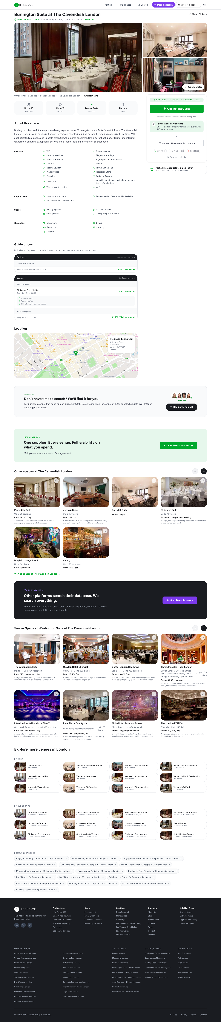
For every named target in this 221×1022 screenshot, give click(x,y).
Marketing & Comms (93, 923)
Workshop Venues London (73, 996)
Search (144, 4)
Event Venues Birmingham (155, 972)
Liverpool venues (119, 977)
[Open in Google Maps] (76, 355)
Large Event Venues (70, 992)
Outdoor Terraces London (24, 1001)
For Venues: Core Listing (126, 927)
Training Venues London (24, 977)
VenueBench (153, 919)
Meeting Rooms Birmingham (156, 977)
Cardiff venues (118, 982)
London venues (118, 953)
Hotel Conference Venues (73, 953)
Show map (90, 19)
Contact (151, 931)
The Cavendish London (28, 19)
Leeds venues (117, 972)
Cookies (203, 1015)
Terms (193, 1015)
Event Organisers (91, 916)
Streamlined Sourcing (62, 916)
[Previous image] (18, 492)
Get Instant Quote (178, 108)
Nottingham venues (120, 987)
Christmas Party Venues (72, 958)
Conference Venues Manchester (157, 953)
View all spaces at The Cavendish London (36, 573)
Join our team (186, 912)
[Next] (204, 471)
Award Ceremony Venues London (76, 987)
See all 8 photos (194, 87)
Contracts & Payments (62, 919)
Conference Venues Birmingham (157, 968)
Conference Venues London (25, 953)
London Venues (47, 96)
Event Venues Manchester (155, 958)
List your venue (122, 931)
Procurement (90, 912)
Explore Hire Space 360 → (178, 445)
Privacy (184, 1015)
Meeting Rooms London (72, 972)
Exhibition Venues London (24, 992)
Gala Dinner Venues (22, 987)
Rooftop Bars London (71, 968)
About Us (152, 912)
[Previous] (195, 471)
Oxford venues (118, 992)
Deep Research (165, 4)
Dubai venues (183, 963)
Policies (151, 934)
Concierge (120, 919)
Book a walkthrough (61, 931)
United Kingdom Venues (25, 96)
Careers (151, 923)
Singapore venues (185, 972)
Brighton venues (134, 977)
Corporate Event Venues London (76, 982)
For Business (124, 4)
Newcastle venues (133, 982)
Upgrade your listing (188, 919)
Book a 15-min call (183, 406)
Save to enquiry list (178, 157)
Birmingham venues (120, 963)
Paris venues (183, 958)
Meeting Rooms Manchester (156, 963)
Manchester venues (120, 958)
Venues (108, 4)
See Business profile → (126, 257)
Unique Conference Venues (25, 958)
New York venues (184, 953)
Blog (150, 916)
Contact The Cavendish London (178, 143)
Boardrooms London (71, 977)
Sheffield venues (133, 992)
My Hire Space (188, 4)
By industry (57, 927)
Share (194, 14)
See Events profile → (127, 278)
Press (150, 927)
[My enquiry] (204, 4)
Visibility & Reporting (61, 923)
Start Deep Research (181, 600)
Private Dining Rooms (22, 968)
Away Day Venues (21, 972)
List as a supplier (123, 934)
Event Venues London (23, 982)
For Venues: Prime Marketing (128, 923)
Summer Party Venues (23, 963)
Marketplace (121, 916)
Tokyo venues (183, 968)
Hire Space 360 (59, 912)
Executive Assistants (93, 919)
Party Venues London (71, 963)
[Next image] (57, 492)
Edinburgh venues (119, 968)
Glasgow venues (132, 972)
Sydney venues (184, 977)
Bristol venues (135, 968)
